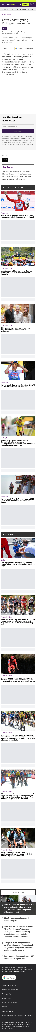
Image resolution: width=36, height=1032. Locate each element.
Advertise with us (7, 1011)
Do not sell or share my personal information (16, 1015)
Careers (4, 1007)
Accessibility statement (9, 1002)
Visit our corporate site (17, 971)
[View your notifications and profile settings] (20, 4)
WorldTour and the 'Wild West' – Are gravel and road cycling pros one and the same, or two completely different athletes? (19, 908)
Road (5, 160)
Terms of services (25, 136)
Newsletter (30, 48)
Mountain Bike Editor (10, 32)
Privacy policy (6, 994)
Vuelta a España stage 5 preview (22, 9)
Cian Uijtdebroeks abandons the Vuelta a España (17, 919)
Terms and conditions (9, 985)
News (4, 29)
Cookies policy (6, 998)
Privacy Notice (27, 138)
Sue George (22, 32)
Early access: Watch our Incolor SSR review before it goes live (19, 957)
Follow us (20, 48)
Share (6, 48)
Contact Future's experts (10, 990)
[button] (34, 4)
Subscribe (25, 4)
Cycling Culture (6, 15)
